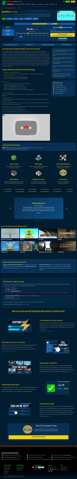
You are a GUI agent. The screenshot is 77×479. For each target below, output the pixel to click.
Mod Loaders (40, 4)
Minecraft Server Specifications (47, 331)
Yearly (8, 34)
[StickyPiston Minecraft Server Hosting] (3, 3)
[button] (73, 2)
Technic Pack (6, 470)
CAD (64, 27)
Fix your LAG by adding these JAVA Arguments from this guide (15, 148)
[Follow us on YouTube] (49, 471)
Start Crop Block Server (38, 437)
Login (68, 1)
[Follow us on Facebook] (53, 469)
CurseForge (6, 473)
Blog (56, 4)
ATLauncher (6, 471)
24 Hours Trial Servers (66, 455)
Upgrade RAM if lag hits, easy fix (25, 268)
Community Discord (20, 467)
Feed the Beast (7, 468)
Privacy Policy (63, 468)
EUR (58, 27)
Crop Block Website (59, 84)
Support (20, 1)
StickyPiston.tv (19, 470)
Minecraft (27, 4)
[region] (38, 208)
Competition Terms (64, 470)
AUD (67, 27)
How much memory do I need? (61, 88)
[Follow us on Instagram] (55, 469)
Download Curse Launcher (60, 86)
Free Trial (52, 4)
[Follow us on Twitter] (48, 469)
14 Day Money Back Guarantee (10, 457)
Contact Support (25, 304)
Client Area (9, 1)
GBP (54, 27)
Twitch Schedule (19, 468)
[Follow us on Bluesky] (50, 469)
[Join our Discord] (51, 471)
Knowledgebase (15, 1)
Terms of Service (63, 467)
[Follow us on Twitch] (57, 469)
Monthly (8, 28)
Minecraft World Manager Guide (9, 351)
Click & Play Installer (59, 93)
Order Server (10, 4)
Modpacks (34, 4)
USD (61, 27)
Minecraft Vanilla (7, 467)
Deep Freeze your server (13, 106)
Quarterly (8, 31)
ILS (71, 27)
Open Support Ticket (52, 467)
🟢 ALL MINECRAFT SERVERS (19, 4)
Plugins (46, 4)
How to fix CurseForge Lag (60, 91)
